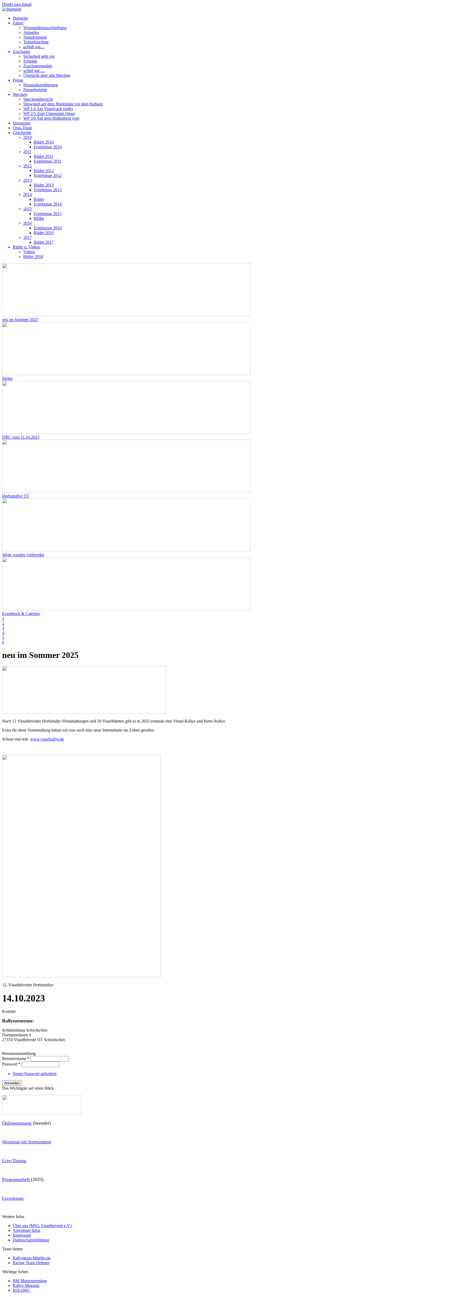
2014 (27, 194)
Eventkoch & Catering (21, 613)
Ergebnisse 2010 (48, 147)
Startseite (20, 18)
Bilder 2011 (43, 156)
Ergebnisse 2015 (48, 213)
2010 (27, 137)
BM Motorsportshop (30, 1280)
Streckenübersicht (38, 99)
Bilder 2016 (44, 232)
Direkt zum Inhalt (16, 4)
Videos (29, 251)
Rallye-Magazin (26, 1285)
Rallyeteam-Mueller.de (32, 1258)
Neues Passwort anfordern (35, 1073)
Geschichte (22, 132)
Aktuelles (31, 32)
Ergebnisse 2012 (48, 175)
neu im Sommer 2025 (20, 319)
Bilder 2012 (44, 170)
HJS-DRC (21, 1290)
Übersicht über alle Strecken (46, 75)
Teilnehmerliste (36, 42)
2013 (27, 180)
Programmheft (16, 1179)
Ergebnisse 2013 (48, 190)
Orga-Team (22, 128)
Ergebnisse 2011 (47, 161)
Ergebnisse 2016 (48, 228)
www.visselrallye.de (47, 739)
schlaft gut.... (34, 46)
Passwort (11, 1064)
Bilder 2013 (44, 185)
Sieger (7, 378)
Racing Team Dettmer (31, 1262)
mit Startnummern (26, 1142)
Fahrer (18, 23)
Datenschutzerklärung (31, 1240)
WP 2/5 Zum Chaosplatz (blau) (49, 113)
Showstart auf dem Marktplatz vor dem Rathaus (63, 104)
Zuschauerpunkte (37, 66)
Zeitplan (30, 61)
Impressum (22, 1235)
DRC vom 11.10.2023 (20, 437)
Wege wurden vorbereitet (23, 554)
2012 (27, 166)
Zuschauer (21, 51)
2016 (27, 223)
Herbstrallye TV (15, 496)
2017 (27, 237)
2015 (27, 209)
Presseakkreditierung (40, 85)
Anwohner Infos (26, 1230)
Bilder (39, 199)
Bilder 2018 (33, 256)
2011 (27, 151)
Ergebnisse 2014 (48, 204)
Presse (18, 80)
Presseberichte (35, 89)
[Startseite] (11, 9)
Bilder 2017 (44, 242)
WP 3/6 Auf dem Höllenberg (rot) (51, 118)
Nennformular (35, 37)
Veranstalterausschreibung (45, 27)
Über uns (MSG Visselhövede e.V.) (42, 1225)
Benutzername (15, 1058)
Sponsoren (21, 123)
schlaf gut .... (34, 70)
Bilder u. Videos (26, 247)
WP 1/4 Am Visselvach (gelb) (48, 108)
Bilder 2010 (44, 142)
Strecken (20, 94)
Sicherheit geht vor (39, 56)
